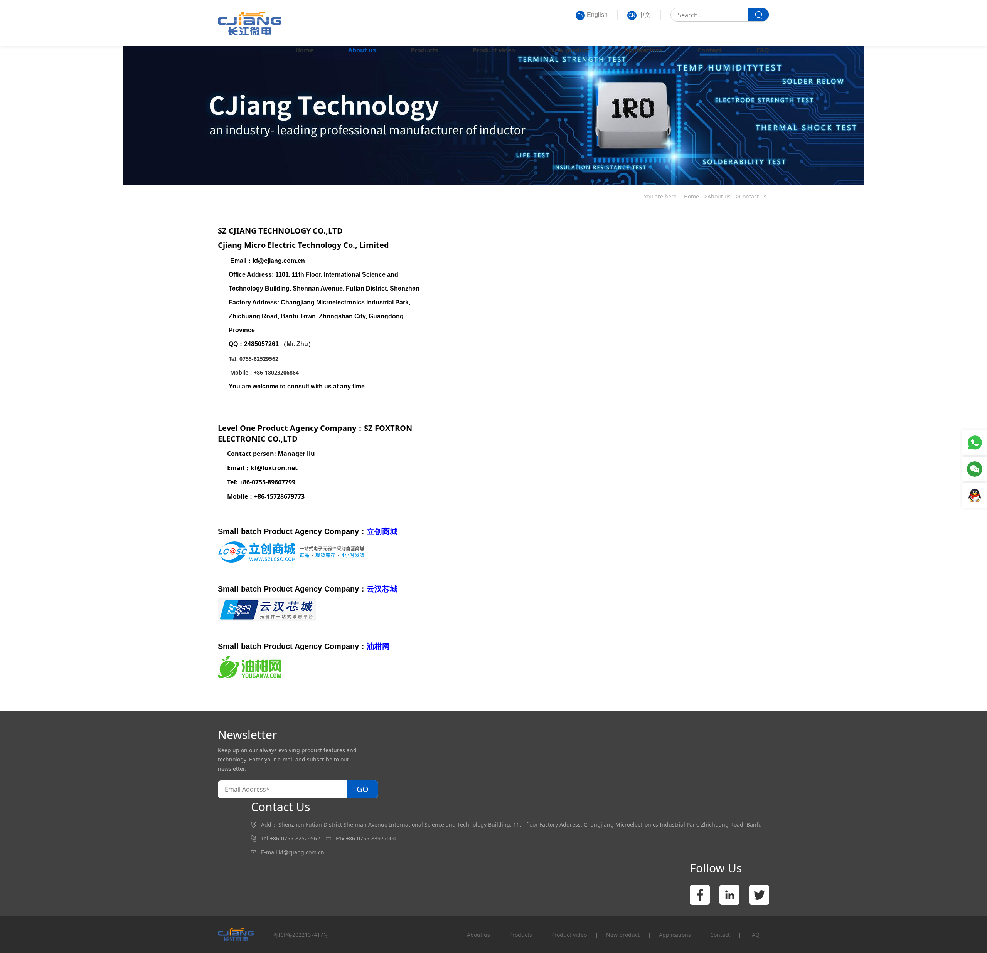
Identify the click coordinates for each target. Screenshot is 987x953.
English (592, 15)
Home (304, 50)
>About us (717, 196)
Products (424, 50)
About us (362, 50)
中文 (639, 15)
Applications (643, 50)
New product (570, 50)
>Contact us (751, 196)
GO (363, 789)
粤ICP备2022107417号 (300, 934)
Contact (709, 50)
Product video (494, 50)
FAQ (762, 50)
